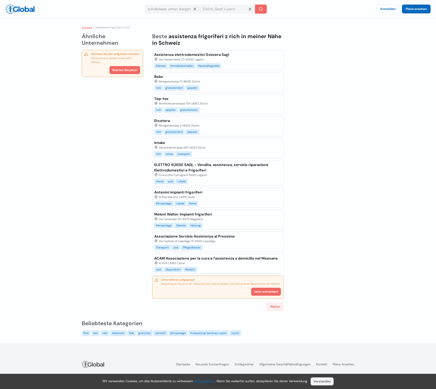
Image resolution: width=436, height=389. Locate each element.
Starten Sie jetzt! (124, 70)
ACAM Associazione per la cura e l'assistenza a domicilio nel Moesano (216, 258)
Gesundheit (173, 269)
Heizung (196, 225)
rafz (104, 333)
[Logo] (20, 9)
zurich (235, 333)
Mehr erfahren (204, 381)
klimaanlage (178, 333)
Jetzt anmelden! (266, 292)
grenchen (145, 333)
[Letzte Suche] (261, 9)
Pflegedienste (192, 247)
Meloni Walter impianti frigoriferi (183, 214)
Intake (159, 142)
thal (131, 333)
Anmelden (388, 9)
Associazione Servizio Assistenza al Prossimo (194, 236)
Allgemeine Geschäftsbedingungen (285, 364)
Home (160, 181)
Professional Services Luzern (208, 333)
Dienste (161, 66)
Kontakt (321, 364)
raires (169, 154)
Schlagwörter (244, 364)
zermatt (160, 333)
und (170, 181)
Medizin (190, 269)
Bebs (158, 76)
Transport (162, 247)
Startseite (183, 364)
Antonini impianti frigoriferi (178, 192)
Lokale (182, 181)
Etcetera (162, 120)
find (86, 333)
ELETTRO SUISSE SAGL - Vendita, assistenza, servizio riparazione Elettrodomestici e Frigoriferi (211, 167)
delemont (118, 333)
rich (158, 88)
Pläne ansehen (416, 9)
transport (184, 154)
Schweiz (87, 27)
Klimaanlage (164, 203)
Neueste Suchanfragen (212, 364)
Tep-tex (161, 98)
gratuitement (174, 88)
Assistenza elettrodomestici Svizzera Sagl (191, 54)
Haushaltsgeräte (208, 66)
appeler (192, 88)
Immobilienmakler (181, 66)
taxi (95, 333)
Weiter (275, 307)
